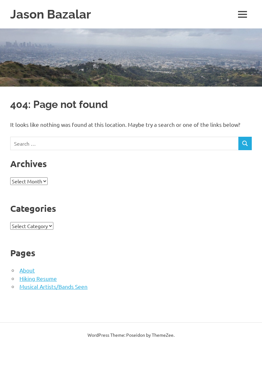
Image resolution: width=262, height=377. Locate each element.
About (27, 270)
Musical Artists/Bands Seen (53, 286)
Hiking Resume (38, 278)
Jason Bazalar (50, 14)
